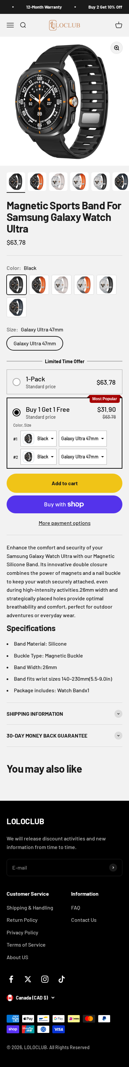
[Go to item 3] (58, 182)
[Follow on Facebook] (11, 979)
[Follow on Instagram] (44, 979)
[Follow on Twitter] (27, 979)
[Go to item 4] (79, 182)
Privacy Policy (22, 932)
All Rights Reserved (69, 1047)
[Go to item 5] (100, 182)
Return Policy (22, 920)
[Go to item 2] (37, 182)
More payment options (65, 523)
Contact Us (84, 920)
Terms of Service (26, 944)
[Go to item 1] (16, 182)
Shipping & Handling (30, 907)
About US (17, 957)
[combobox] (39, 439)
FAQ (75, 907)
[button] (64, 382)
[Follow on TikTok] (61, 979)
